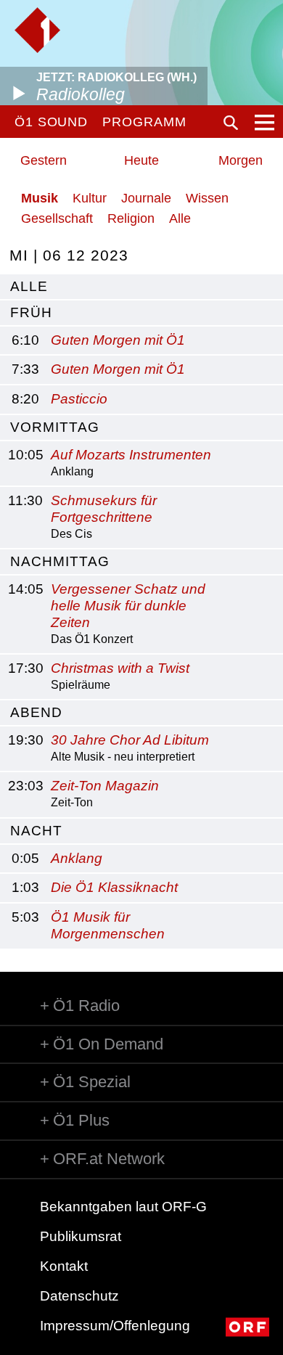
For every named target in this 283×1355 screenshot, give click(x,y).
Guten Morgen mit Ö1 (118, 340)
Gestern (43, 160)
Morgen (240, 160)
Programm (144, 122)
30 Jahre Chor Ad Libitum (130, 740)
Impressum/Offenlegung (115, 1325)
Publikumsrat (80, 1236)
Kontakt (64, 1266)
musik (39, 198)
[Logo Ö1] (37, 30)
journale (146, 198)
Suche (230, 122)
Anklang (76, 858)
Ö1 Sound (51, 122)
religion (131, 218)
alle (29, 286)
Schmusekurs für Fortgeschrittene (104, 509)
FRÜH (31, 312)
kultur (90, 198)
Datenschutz (79, 1295)
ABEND (36, 712)
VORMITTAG (54, 427)
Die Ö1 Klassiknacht (114, 887)
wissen (207, 198)
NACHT (36, 830)
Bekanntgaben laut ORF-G (123, 1206)
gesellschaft (57, 218)
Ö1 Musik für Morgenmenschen (108, 925)
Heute (141, 160)
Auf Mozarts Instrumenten (131, 454)
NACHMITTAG (60, 561)
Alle (180, 218)
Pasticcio (79, 398)
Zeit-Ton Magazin (105, 785)
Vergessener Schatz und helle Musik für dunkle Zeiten (128, 605)
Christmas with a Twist (120, 668)
